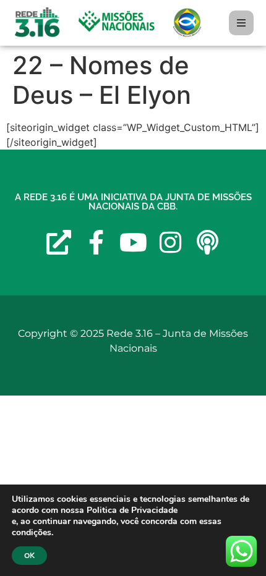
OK (29, 556)
